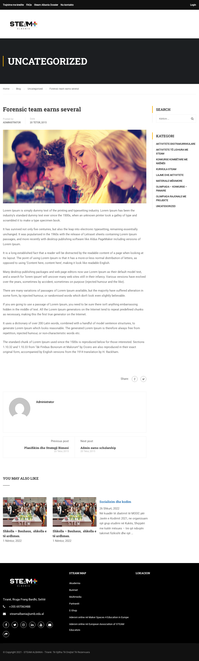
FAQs (29, 5)
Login (193, 5)
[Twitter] (143, 379)
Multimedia (75, 596)
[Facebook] (135, 379)
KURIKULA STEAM (166, 169)
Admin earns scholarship (98, 448)
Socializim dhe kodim (115, 502)
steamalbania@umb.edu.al (27, 614)
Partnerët (74, 603)
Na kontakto (67, 5)
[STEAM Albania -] (22, 26)
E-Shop (73, 610)
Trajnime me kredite (13, 5)
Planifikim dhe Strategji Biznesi (46, 448)
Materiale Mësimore (169, 180)
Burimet (73, 590)
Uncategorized (166, 206)
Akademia (74, 583)
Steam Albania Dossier (46, 5)
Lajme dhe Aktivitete (169, 175)
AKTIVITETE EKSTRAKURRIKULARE (175, 143)
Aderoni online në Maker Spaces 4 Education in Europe (99, 617)
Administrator (12, 122)
